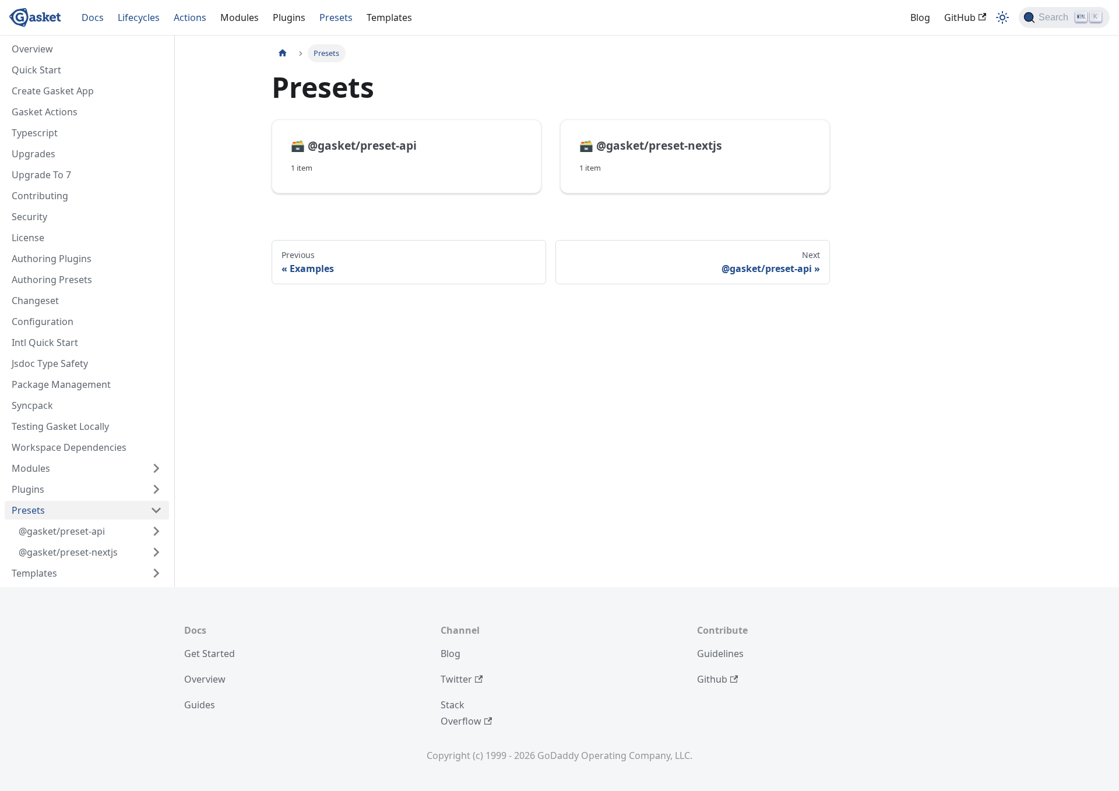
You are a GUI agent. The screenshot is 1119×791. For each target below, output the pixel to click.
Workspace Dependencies (69, 447)
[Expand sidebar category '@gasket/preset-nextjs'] (156, 552)
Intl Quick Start (45, 342)
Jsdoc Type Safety (50, 363)
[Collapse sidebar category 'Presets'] (156, 510)
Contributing (40, 195)
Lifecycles (139, 17)
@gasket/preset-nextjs (68, 552)
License (28, 237)
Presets (336, 17)
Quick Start (36, 69)
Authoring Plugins (52, 258)
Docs (93, 17)
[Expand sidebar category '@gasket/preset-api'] (156, 531)
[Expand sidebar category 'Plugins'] (156, 489)
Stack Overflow (461, 713)
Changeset (35, 300)
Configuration (42, 321)
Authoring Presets (52, 279)
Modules (239, 17)
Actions (190, 17)
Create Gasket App (53, 90)
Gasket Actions (45, 111)
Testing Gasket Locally (60, 426)
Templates (389, 17)
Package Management (61, 384)
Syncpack (32, 405)
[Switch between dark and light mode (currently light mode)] (1002, 17)
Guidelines (720, 653)
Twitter (456, 679)
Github (712, 679)
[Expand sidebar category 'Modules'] (156, 468)
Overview (32, 49)
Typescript (35, 132)
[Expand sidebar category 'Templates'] (156, 573)
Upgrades (33, 153)
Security (29, 216)
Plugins (289, 17)
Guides (199, 704)
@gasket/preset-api (62, 531)
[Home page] (283, 53)
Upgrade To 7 (41, 174)
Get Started (209, 653)
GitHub (960, 17)
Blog (920, 17)
